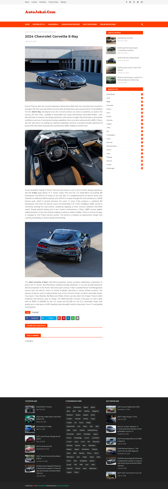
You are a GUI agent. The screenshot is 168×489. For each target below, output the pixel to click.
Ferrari (125, 109)
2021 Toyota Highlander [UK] (128, 407)
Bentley (86, 411)
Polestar (94, 449)
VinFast (77, 468)
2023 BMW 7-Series (44, 407)
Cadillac (69, 419)
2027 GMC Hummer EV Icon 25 (129, 473)
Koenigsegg (77, 438)
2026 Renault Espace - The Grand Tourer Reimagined (127, 449)
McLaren (125, 142)
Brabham (70, 415)
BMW (125, 102)
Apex (68, 411)
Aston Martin (125, 94)
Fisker (85, 426)
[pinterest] (138, 2)
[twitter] (130, 2)
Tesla (93, 464)
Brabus (78, 415)
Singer (85, 457)
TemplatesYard (41, 486)
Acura (69, 407)
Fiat (79, 426)
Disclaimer (42, 2)
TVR (75, 464)
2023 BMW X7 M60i (44, 426)
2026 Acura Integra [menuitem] (107, 24)
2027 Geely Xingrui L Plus (127, 417)
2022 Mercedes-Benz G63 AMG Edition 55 (48, 418)
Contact (34, 2)
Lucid (83, 442)
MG (89, 442)
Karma (69, 438)
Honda (125, 116)
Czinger (69, 422)
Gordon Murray (92, 430)
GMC (97, 426)
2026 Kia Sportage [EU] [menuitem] (71, 24)
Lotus (76, 442)
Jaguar (125, 124)
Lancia (86, 438)
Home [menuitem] (27, 24)
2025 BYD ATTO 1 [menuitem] (39, 24)
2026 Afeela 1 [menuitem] (53, 24)
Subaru (92, 461)
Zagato (69, 472)
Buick (93, 415)
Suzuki (69, 464)
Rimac (89, 453)
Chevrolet (33, 32)
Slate (98, 457)
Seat (78, 457)
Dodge (88, 422)
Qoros (68, 453)
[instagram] (134, 2)
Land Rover (95, 438)
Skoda (92, 457)
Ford (125, 113)
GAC (91, 426)
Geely (75, 430)
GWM (68, 430)
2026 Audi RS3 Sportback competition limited (127, 49)
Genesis (82, 430)
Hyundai (125, 120)
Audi (125, 98)
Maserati (69, 445)
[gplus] (141, 2)
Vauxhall (69, 468)
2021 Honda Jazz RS (44, 446)
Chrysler (77, 419)
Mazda (77, 445)
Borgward (95, 411)
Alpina (86, 407)
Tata (86, 464)
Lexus (125, 139)
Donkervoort (71, 426)
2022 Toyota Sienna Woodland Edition (48, 457)
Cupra (93, 419)
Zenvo (76, 472)
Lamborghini (125, 135)
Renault (81, 453)
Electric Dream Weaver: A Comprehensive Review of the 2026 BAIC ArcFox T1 (129, 429)
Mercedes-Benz (125, 146)
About (27, 2)
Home (27, 32)
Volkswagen (125, 168)
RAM (75, 453)
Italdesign (87, 434)
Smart (69, 461)
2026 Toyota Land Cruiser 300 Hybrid (129, 69)
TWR (81, 464)
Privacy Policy (53, 2)
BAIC (79, 411)
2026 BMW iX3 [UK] (125, 38)
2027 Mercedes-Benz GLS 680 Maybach (129, 440)
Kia (125, 131)
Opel (125, 153)
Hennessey (70, 434)
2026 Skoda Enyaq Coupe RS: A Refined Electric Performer (130, 78)
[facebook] (126, 2)
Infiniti (79, 434)
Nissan (125, 150)
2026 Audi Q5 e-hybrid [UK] (128, 58)
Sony (75, 461)
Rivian (96, 453)
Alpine (93, 407)
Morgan (69, 449)
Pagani (77, 449)
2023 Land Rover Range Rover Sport (48, 437)
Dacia (81, 422)
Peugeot (125, 157)
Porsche (125, 161)
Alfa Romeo (77, 407)
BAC (74, 411)
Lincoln (69, 442)
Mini (84, 445)
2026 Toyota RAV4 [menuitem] (90, 24)
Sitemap (63, 2)
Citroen (85, 419)
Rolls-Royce (70, 457)
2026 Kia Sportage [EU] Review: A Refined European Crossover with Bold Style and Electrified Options (48, 469)
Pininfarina (85, 449)
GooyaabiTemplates (62, 486)
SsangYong (83, 461)
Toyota (125, 164)
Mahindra (96, 442)
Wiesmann (93, 468)
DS (75, 422)
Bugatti (85, 415)
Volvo (84, 468)
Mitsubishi (92, 445)
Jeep (125, 127)
